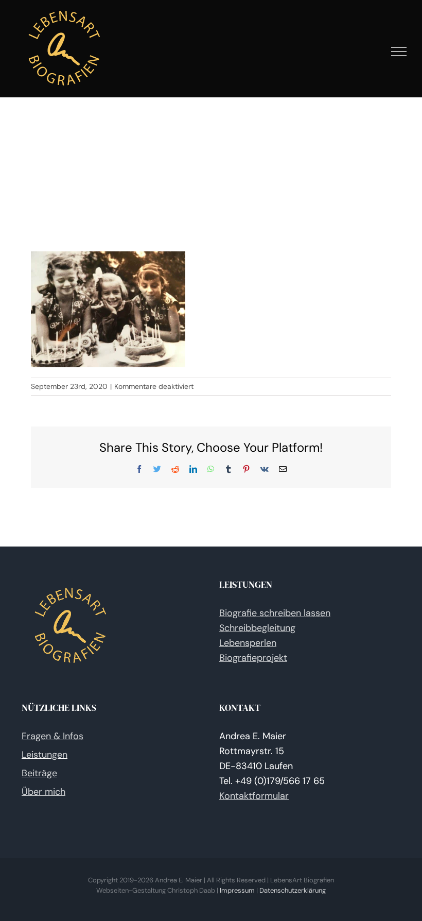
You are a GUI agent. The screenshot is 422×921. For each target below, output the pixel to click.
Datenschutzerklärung (292, 890)
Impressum (237, 890)
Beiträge (39, 773)
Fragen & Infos (52, 736)
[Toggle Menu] (399, 51)
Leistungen (44, 754)
